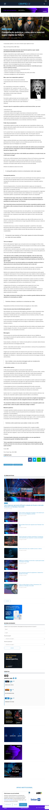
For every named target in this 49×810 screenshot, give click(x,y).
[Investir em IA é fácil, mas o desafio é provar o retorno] (11, 553)
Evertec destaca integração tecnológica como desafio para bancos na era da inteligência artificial (31, 513)
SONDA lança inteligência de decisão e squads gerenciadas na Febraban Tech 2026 (31, 561)
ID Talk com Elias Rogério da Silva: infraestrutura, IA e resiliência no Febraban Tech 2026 (30, 585)
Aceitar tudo (23, 804)
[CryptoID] (24, 4)
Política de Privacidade (8, 799)
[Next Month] (15, 678)
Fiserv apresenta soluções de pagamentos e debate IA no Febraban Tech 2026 (31, 573)
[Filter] (7, 676)
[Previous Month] (13, 678)
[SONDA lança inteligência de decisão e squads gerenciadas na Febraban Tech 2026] (11, 565)
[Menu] (5, 3)
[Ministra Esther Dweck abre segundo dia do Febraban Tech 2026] (11, 529)
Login (46, 0)
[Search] (44, 4)
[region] (15, 799)
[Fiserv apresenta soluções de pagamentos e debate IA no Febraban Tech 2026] (11, 577)
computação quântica (8, 464)
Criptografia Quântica (18, 464)
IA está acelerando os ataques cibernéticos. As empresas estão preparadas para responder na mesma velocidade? (31, 537)
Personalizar (8, 804)
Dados (6, 503)
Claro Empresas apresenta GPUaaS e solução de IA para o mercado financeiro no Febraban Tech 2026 (24, 506)
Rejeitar (15, 804)
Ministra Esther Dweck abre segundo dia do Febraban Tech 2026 (31, 525)
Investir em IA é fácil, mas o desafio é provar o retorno (30, 548)
